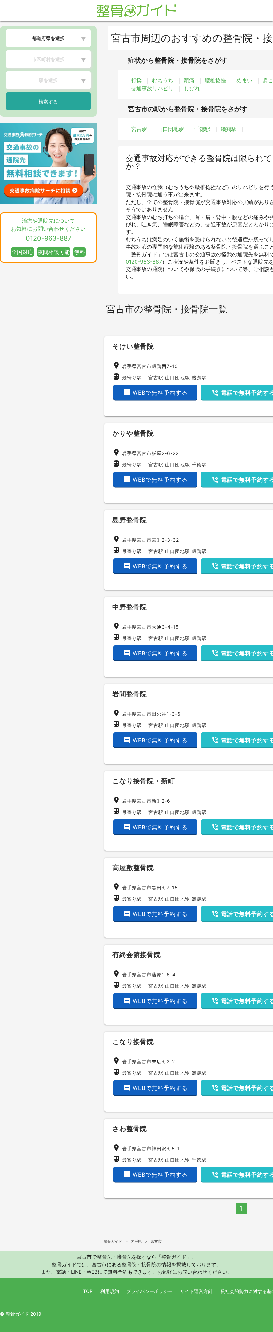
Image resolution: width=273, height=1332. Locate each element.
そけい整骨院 (133, 346)
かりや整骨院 (133, 433)
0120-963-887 (144, 261)
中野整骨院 (129, 607)
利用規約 (109, 1291)
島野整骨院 (129, 520)
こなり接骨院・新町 (143, 781)
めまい (244, 80)
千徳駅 (202, 129)
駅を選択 (48, 80)
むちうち (162, 80)
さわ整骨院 (129, 1129)
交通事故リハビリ (152, 88)
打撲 (136, 80)
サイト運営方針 (196, 1291)
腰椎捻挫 (215, 80)
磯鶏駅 (229, 129)
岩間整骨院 (129, 694)
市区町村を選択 (48, 59)
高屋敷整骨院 (133, 868)
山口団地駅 (170, 129)
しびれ (192, 88)
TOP (88, 1291)
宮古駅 (139, 129)
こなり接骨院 (133, 1042)
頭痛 (189, 80)
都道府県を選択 (48, 38)
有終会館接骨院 (136, 955)
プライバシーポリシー (149, 1291)
